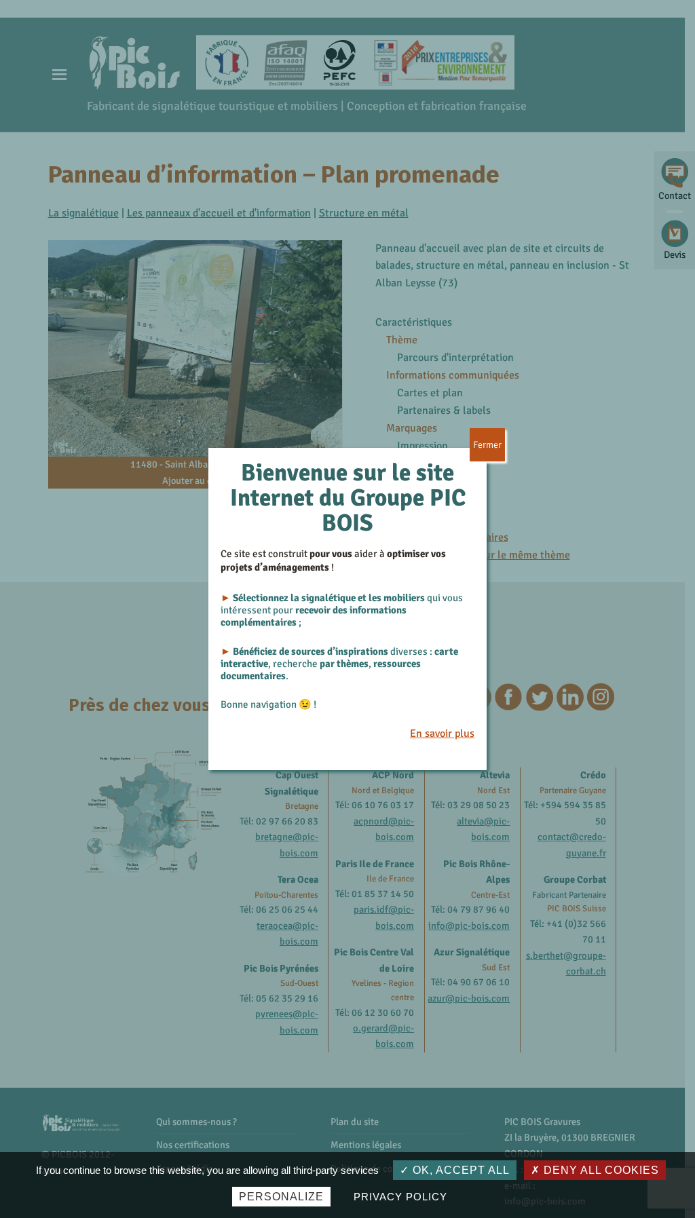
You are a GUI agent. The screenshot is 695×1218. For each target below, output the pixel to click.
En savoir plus (442, 733)
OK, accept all (459, 1170)
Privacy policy (400, 1196)
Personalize (281, 1196)
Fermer (487, 445)
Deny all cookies (599, 1170)
